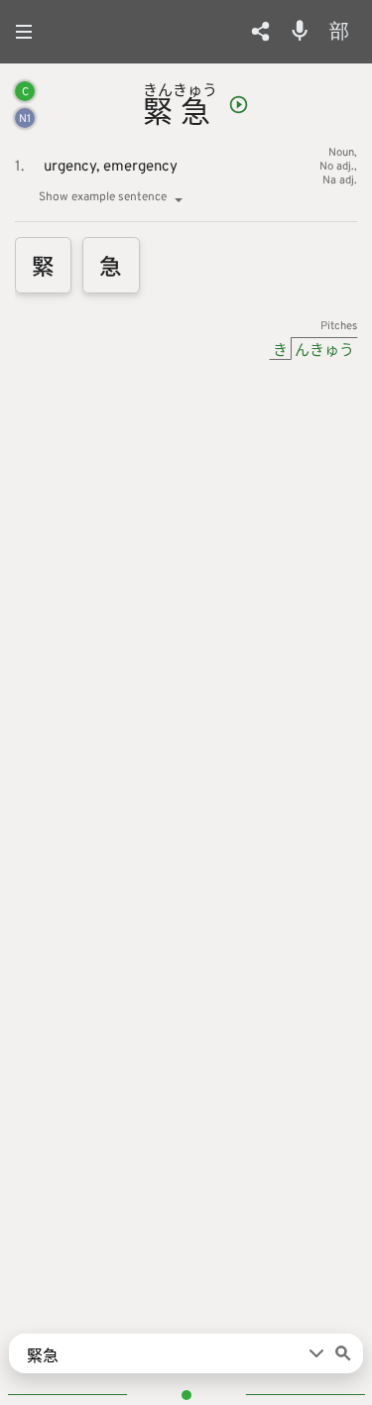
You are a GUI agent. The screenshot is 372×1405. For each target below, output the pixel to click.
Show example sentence (103, 197)
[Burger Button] (30, 32)
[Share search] (260, 31)
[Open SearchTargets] (316, 1353)
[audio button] (238, 104)
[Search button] (343, 1353)
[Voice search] (299, 31)
